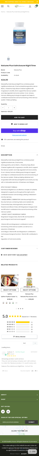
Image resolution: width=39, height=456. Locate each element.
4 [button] (22, 308)
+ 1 (16, 303)
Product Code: (5, 72)
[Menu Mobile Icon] (2, 6)
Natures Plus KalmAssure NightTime (13, 366)
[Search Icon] (8, 6)
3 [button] (20, 308)
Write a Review (20, 337)
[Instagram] (8, 411)
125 (5, 139)
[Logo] (19, 6)
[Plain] (10, 303)
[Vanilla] (3, 303)
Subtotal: (4, 111)
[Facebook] (3, 411)
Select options (9, 290)
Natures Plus (18, 70)
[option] (19, 34)
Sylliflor (10, 294)
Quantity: (4, 104)
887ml (33, 287)
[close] (37, 2)
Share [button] (6, 371)
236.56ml (27, 287)
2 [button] (18, 308)
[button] (33, 371)
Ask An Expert (22, 255)
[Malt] (6, 303)
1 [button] (16, 308)
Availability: (4, 75)
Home (3, 12)
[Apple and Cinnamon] (13, 303)
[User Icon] (30, 6)
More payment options (19, 135)
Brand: (3, 70)
